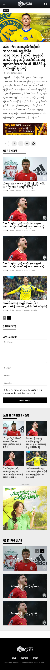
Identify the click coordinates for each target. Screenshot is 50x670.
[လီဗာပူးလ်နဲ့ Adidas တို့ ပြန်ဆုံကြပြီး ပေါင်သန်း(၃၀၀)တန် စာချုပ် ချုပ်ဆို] (25, 169)
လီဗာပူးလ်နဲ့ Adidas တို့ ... (25, 558)
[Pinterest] (27, 143)
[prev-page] (4, 318)
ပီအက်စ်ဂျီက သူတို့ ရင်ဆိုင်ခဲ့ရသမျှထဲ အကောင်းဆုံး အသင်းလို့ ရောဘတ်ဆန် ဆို (23, 225)
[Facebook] (14, 143)
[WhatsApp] (33, 143)
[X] (20, 143)
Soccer (6, 10)
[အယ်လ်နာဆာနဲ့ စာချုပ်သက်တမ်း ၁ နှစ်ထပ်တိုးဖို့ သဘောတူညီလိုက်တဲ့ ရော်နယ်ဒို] (25, 288)
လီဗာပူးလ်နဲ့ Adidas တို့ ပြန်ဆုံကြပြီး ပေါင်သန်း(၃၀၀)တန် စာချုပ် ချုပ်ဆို (24, 185)
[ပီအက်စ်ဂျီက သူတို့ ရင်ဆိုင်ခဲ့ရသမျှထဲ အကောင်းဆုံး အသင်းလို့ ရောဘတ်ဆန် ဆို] (25, 209)
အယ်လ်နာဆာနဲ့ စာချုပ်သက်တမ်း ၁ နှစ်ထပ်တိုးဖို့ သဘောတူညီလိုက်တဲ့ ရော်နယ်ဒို (25, 304)
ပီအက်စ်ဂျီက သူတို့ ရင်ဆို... (25, 586)
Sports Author (15, 191)
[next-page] (9, 318)
